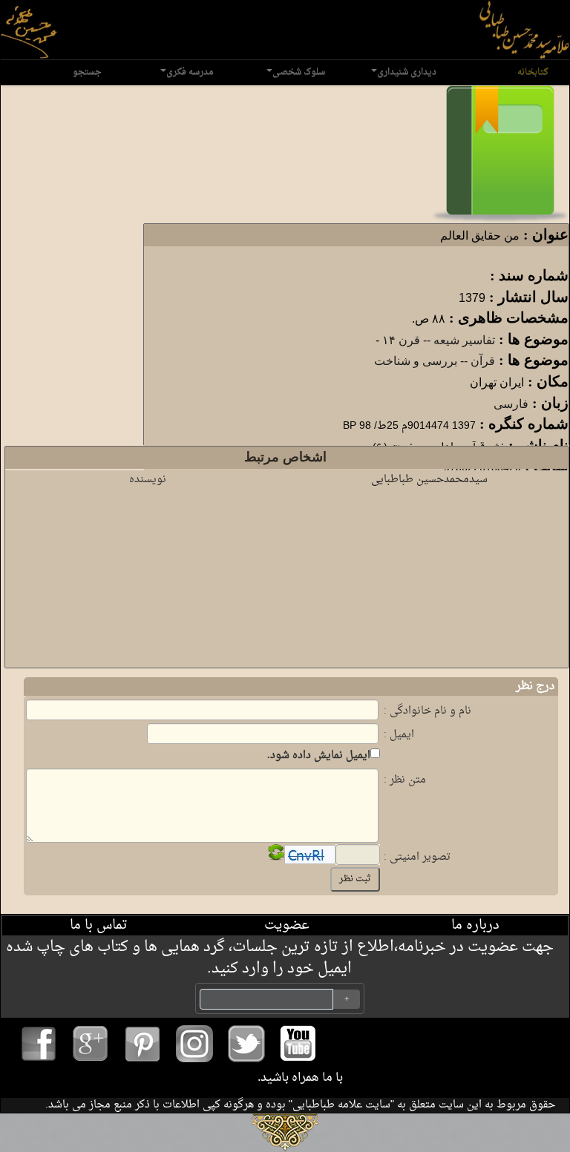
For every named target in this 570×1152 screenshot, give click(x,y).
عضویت (286, 925)
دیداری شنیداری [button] (406, 72)
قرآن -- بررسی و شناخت (434, 361)
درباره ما (475, 925)
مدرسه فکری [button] (189, 72)
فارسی (511, 404)
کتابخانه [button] (532, 72)
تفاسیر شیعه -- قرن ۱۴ (438, 340)
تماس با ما (99, 925)
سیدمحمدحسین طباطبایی (429, 480)
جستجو (87, 72)
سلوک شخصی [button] (298, 72)
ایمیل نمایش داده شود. (318, 755)
